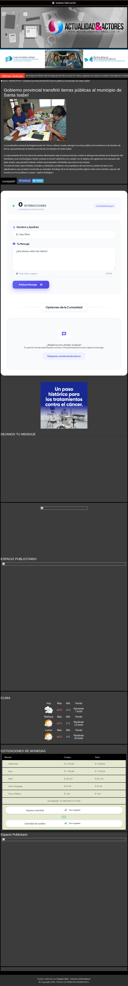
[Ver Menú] (4, 14)
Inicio (5, 81)
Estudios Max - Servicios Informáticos (74, 979)
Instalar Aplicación (65, 3)
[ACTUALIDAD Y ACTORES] (64, 27)
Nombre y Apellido (28, 227)
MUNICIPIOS (16, 81)
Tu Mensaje (23, 243)
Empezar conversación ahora (64, 356)
